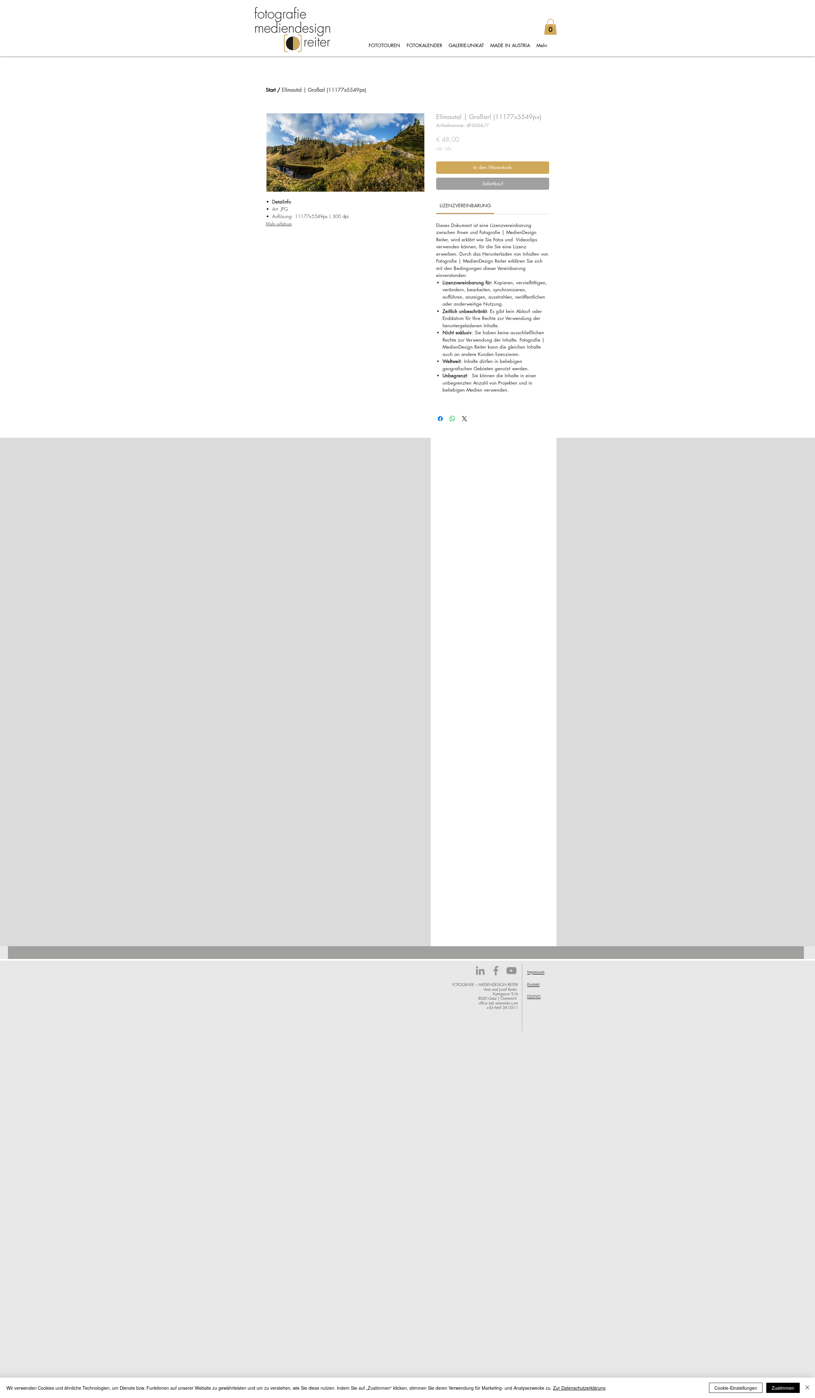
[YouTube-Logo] (511, 970)
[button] (550, 27)
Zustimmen (783, 1388)
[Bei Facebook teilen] (440, 418)
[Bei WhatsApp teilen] (452, 418)
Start (271, 90)
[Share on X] (464, 418)
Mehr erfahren (279, 224)
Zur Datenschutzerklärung (579, 1388)
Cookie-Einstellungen (735, 1388)
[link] (465, 205)
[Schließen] (807, 1388)
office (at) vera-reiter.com (498, 1003)
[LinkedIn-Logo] (480, 970)
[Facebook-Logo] (496, 970)
